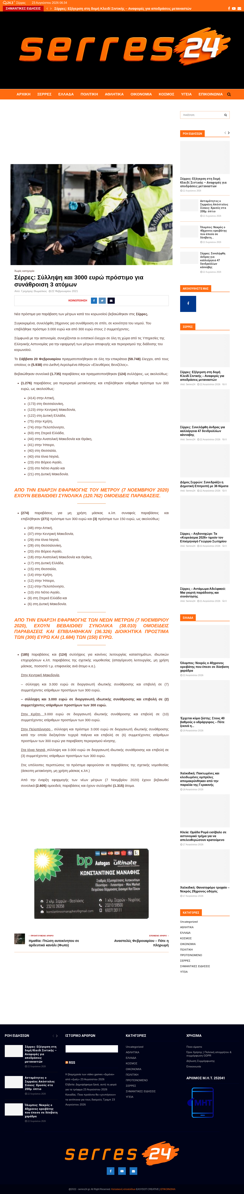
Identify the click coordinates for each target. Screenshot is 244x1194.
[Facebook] (110, 1171)
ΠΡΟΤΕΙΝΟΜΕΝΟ (191, 955)
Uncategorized (189, 921)
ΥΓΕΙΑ (186, 94)
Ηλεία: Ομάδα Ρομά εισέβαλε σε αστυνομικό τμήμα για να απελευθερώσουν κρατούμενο (203, 836)
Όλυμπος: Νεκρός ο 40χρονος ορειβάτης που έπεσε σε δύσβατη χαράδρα (204, 666)
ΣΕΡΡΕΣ (44, 94)
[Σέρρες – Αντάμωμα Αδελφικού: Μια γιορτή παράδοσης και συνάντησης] (205, 567)
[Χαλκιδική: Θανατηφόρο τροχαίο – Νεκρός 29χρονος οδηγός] (205, 865)
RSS (72, 1063)
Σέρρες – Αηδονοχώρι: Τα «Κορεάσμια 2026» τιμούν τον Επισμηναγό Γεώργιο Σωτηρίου (203, 537)
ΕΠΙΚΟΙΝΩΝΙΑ (168, 1189)
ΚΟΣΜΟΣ (166, 94)
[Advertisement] (91, 136)
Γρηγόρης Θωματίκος (34, 291)
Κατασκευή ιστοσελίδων (123, 1189)
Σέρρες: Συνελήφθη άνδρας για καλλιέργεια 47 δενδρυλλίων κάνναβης (212, 260)
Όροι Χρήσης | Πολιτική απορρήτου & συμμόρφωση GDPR (208, 1054)
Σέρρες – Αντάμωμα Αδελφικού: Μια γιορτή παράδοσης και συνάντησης (203, 592)
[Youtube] (122, 1171)
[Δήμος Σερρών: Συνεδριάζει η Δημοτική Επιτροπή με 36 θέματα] (205, 460)
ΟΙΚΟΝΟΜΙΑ (141, 94)
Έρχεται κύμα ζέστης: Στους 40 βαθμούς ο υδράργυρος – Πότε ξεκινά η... (202, 722)
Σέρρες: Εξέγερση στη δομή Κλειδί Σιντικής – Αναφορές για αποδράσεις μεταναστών (203, 182)
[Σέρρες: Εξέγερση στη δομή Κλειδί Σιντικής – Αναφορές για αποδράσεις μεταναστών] (205, 157)
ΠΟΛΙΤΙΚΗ (89, 94)
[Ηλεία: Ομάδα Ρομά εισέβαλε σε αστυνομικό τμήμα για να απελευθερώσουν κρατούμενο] (205, 810)
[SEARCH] (226, 115)
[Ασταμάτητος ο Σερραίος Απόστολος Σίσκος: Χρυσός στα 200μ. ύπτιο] (189, 205)
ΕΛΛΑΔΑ (66, 94)
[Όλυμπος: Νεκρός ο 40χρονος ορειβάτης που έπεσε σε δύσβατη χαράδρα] (189, 231)
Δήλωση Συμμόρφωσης (200, 1060)
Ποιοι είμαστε (194, 1046)
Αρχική (23, 94)
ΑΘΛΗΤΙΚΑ (114, 94)
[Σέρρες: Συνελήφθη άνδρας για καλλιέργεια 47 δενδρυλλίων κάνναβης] (189, 258)
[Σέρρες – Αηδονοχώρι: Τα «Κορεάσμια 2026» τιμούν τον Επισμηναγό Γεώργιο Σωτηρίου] (205, 512)
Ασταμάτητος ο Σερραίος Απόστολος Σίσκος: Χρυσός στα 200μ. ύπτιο (110, 9)
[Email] (133, 1171)
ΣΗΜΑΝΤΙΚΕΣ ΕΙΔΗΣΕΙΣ (195, 966)
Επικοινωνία (211, 94)
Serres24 (190, 384)
